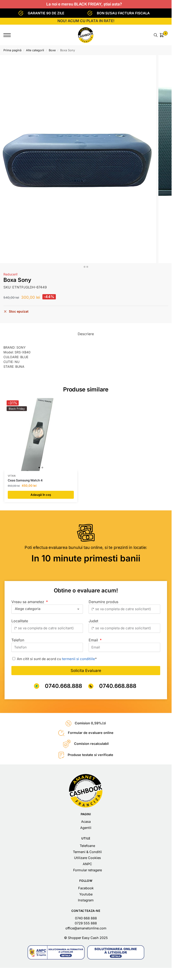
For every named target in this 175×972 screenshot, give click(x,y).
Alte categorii (35, 50)
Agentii (85, 828)
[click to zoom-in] (78, 159)
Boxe (52, 50)
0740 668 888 (86, 918)
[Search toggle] (155, 35)
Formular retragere (87, 870)
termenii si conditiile (78, 659)
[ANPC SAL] (56, 952)
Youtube (86, 894)
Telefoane (87, 846)
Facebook (86, 888)
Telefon (17, 640)
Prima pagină (12, 50)
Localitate (19, 621)
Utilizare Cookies (87, 858)
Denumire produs (103, 601)
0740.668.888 (63, 686)
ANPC (87, 864)
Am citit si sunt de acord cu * (57, 659)
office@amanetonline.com (85, 928)
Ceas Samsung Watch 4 (25, 480)
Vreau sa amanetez (28, 601)
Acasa (86, 822)
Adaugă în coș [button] (41, 494)
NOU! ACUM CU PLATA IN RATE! (85, 20)
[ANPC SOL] (115, 952)
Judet (93, 621)
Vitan (12, 475)
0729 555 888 (86, 923)
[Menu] (10, 35)
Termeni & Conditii (87, 852)
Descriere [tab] (86, 334)
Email (94, 640)
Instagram (86, 900)
